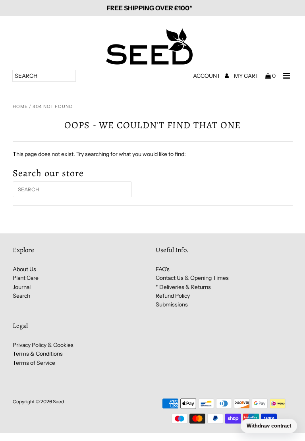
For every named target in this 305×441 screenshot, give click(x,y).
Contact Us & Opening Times (192, 277)
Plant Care (26, 277)
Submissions (172, 304)
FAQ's (163, 269)
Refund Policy (173, 295)
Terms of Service (34, 362)
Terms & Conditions (38, 353)
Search (21, 295)
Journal (22, 287)
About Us (24, 269)
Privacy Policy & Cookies (43, 345)
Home (20, 106)
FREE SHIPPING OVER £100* (149, 8)
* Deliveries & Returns (183, 287)
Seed (58, 401)
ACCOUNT (207, 75)
